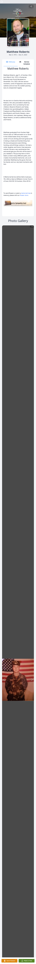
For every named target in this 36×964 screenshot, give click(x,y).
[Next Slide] (32, 679)
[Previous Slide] (4, 679)
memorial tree (25, 193)
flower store (24, 195)
